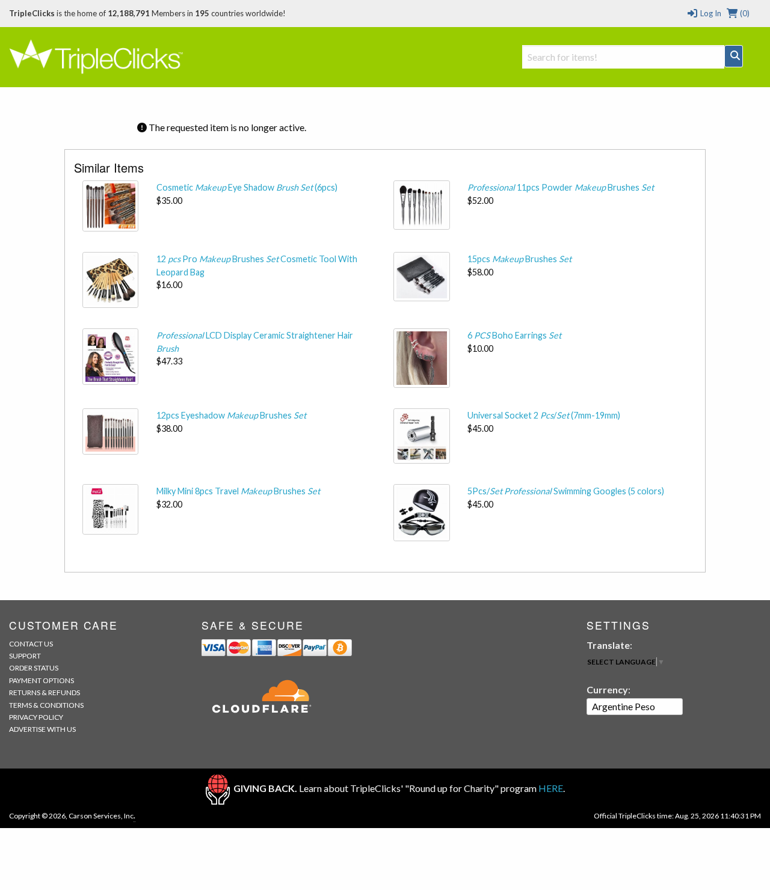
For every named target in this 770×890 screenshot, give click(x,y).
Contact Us (31, 643)
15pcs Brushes (519, 259)
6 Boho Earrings (514, 335)
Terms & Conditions (46, 705)
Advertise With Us (42, 729)
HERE (550, 788)
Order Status (33, 667)
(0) (744, 13)
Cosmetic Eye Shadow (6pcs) (246, 187)
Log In (709, 13)
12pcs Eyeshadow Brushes (231, 415)
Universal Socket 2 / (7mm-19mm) (543, 415)
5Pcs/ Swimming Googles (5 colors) (565, 491)
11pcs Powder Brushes (560, 187)
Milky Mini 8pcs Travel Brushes (238, 491)
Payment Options (41, 680)
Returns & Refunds (44, 692)
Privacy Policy (36, 717)
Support (25, 655)
